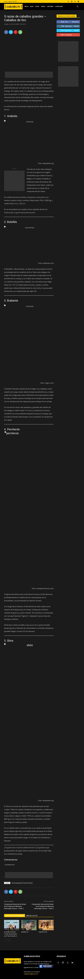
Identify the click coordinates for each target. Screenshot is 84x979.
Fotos (37, 6)
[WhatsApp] (20, 32)
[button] (77, 6)
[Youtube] (78, 1)
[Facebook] (68, 1)
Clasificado (59, 6)
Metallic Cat (24, 932)
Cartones (50, 6)
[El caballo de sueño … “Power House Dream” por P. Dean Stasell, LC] (11, 925)
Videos (43, 6)
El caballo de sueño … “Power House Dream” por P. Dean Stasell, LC (10, 934)
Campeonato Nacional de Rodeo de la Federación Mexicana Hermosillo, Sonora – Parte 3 (43, 906)
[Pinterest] (16, 32)
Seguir (76, 26)
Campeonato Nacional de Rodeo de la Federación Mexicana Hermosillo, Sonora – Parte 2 (15, 906)
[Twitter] (75, 1)
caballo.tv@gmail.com (31, 974)
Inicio (26, 6)
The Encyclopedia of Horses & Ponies (22, 883)
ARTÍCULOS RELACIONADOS (14, 916)
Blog (31, 6)
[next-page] (8, 940)
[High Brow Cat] (46, 925)
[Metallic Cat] (28, 925)
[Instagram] (71, 1)
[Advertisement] (29, 75)
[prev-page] (5, 940)
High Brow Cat (43, 932)
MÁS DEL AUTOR (31, 916)
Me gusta (75, 22)
